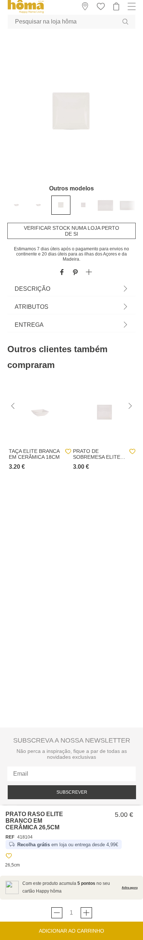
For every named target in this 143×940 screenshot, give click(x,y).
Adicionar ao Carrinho (71, 931)
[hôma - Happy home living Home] (25, 12)
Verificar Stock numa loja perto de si (71, 231)
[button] (89, 272)
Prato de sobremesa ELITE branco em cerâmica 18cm (96, 454)
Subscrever (71, 792)
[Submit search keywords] (125, 22)
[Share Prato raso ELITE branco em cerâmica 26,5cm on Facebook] (62, 272)
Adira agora (130, 887)
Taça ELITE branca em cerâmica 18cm (34, 454)
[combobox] (71, 21)
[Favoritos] (9, 857)
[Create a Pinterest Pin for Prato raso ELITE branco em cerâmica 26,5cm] (75, 272)
